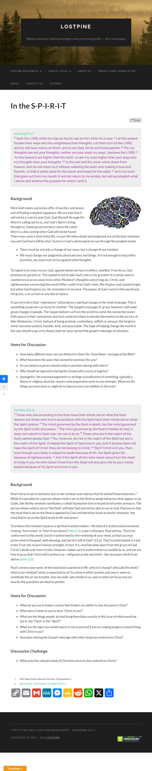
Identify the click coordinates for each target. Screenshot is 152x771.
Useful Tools (58, 71)
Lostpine (76, 27)
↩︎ (71, 678)
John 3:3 (74, 531)
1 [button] (33, 132)
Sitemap (56, 83)
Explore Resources (24, 71)
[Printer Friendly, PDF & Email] (135, 120)
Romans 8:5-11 (24, 410)
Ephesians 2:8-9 (83, 730)
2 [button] (137, 493)
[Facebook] (4, 379)
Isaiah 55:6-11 (23, 133)
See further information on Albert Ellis (42, 683)
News (14, 83)
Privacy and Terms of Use (117, 71)
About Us (84, 71)
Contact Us (34, 83)
